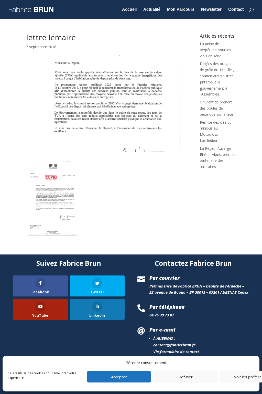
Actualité (151, 10)
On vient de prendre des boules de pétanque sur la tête (216, 108)
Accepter (119, 376)
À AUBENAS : (164, 338)
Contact (236, 10)
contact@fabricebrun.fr (174, 344)
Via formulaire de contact (176, 351)
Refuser (186, 376)
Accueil (129, 10)
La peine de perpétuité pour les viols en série (215, 49)
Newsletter (211, 10)
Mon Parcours (180, 10)
